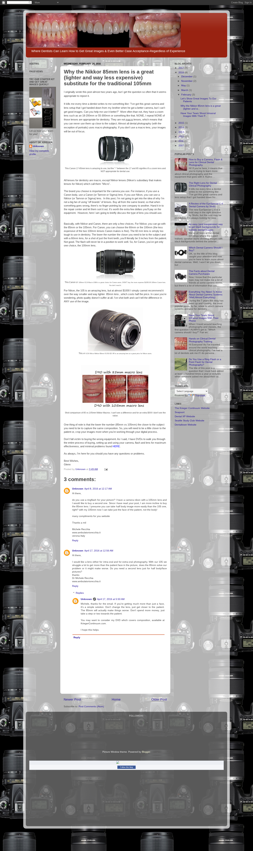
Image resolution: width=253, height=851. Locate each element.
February (186, 94)
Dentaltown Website (185, 424)
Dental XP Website (185, 416)
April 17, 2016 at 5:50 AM (111, 599)
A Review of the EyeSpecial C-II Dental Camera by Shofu (206, 205)
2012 (181, 136)
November (187, 81)
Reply (75, 540)
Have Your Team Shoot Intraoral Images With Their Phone (204, 318)
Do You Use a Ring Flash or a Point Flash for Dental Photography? (205, 362)
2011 (181, 141)
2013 (181, 132)
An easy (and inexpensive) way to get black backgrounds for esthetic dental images (206, 227)
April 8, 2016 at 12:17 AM (98, 488)
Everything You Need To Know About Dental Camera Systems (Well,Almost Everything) (205, 295)
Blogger (146, 752)
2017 (181, 68)
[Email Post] (105, 469)
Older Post (159, 699)
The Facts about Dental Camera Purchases (201, 272)
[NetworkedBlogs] (126, 762)
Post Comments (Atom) (91, 706)
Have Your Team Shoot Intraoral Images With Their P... (198, 114)
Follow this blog (126, 767)
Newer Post (72, 699)
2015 (181, 123)
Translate (200, 395)
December (187, 76)
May (184, 85)
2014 (181, 127)
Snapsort (180, 412)
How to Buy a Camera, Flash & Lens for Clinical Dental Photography (205, 162)
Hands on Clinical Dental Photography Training (202, 340)
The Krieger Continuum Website (192, 408)
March (185, 90)
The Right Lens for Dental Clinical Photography (203, 184)
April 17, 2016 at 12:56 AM (98, 550)
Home (116, 699)
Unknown (77, 488)
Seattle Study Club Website (189, 420)
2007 (181, 145)
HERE (116, 446)
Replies (80, 593)
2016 (181, 72)
